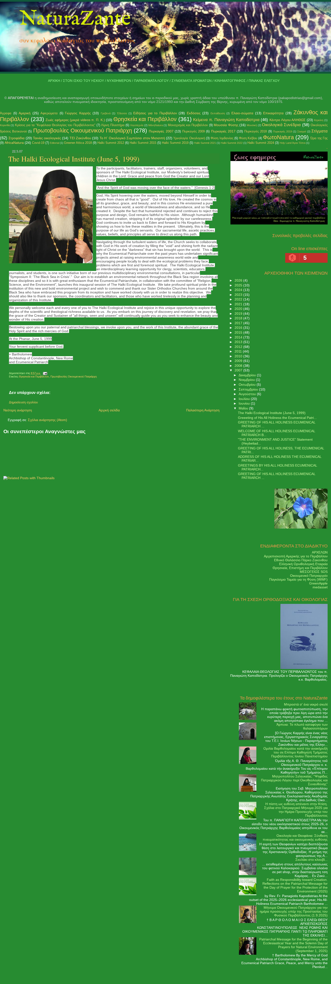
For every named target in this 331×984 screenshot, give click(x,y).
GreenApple (318, 583)
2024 (239, 290)
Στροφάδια (16, 138)
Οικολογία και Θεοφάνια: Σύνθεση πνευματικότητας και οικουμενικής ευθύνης (295, 837)
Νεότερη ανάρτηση (17, 410)
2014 (239, 337)
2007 (239, 370)
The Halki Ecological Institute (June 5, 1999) (73, 158)
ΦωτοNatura (278, 137)
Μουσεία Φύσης (226, 125)
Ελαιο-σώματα (242, 113)
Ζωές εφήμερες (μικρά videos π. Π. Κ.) (75, 120)
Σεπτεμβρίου (249, 389)
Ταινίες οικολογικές (47, 138)
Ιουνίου (245, 403)
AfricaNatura (14, 143)
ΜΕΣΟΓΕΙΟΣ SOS (314, 572)
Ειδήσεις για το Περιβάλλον (155, 113)
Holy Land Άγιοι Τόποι (292, 142)
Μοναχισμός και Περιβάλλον (188, 125)
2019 (239, 313)
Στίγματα (319, 131)
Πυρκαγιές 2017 (223, 131)
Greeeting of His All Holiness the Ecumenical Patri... (277, 418)
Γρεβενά (105, 113)
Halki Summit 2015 (143, 143)
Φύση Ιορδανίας (222, 138)
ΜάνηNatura (155, 125)
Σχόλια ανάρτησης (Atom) (47, 420)
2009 (239, 361)
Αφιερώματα (49, 113)
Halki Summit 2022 (232, 142)
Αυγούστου (248, 394)
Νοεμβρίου (247, 380)
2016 (239, 328)
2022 (239, 299)
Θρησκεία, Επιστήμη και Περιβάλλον (300, 568)
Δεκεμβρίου (248, 375)
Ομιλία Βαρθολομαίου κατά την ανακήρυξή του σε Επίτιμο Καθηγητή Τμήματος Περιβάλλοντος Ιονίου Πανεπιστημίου (295, 752)
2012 (239, 347)
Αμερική (25, 113)
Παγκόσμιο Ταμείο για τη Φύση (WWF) (298, 579)
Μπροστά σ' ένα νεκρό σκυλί (306, 704)
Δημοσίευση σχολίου (23, 402)
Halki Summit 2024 (260, 143)
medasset (320, 587)
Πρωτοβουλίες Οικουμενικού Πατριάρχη (82, 130)
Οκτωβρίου (248, 384)
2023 (239, 295)
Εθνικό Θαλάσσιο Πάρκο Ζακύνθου (301, 560)
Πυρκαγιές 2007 (161, 131)
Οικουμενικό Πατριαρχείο (309, 575)
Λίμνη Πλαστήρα (112, 125)
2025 (239, 285)
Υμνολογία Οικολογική (189, 138)
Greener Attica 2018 (78, 143)
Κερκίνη (318, 120)
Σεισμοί (301, 131)
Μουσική (252, 125)
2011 (239, 351)
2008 (239, 366)
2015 (239, 332)
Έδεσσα (122, 113)
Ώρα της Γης (319, 138)
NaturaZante (75, 19)
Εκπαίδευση (218, 113)
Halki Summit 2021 (205, 142)
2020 (239, 309)
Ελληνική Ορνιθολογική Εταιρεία (303, 564)
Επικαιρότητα (273, 113)
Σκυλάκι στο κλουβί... (311, 859)
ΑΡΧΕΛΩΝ (320, 552)
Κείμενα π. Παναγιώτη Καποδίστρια (226, 119)
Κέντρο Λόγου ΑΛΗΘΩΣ (287, 120)
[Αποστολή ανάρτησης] (44, 373)
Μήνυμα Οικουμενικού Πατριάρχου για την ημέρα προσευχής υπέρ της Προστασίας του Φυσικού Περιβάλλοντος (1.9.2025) (294, 911)
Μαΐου (244, 408)
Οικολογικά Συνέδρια (281, 125)
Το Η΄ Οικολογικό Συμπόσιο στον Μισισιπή (132, 138)
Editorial (54, 142)
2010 (239, 356)
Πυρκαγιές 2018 (255, 131)
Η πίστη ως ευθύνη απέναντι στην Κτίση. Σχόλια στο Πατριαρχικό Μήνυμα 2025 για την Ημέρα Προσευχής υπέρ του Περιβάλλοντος (296, 809)
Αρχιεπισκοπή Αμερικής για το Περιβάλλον (296, 556)
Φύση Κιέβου (248, 138)
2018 (239, 318)
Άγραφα (5, 113)
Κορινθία (5, 125)
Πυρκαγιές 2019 (282, 131)
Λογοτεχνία (136, 125)
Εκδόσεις (194, 113)
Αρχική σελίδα (109, 410)
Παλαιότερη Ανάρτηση (203, 410)
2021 (239, 304)
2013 (239, 342)
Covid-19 (38, 143)
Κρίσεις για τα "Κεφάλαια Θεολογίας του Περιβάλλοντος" (55, 125)
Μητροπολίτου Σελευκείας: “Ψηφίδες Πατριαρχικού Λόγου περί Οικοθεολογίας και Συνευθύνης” (294, 780)
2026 (239, 280)
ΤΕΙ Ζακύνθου (80, 138)
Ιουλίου (245, 399)
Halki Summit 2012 (110, 143)
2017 (239, 323)
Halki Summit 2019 (175, 143)
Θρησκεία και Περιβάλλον (145, 119)
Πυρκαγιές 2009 (193, 131)
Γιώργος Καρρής (78, 113)
